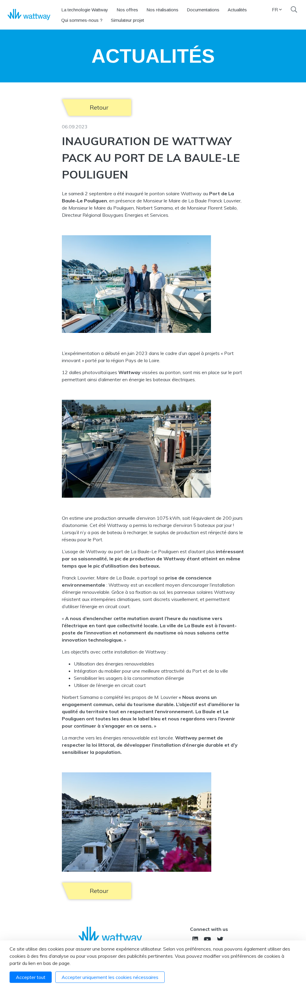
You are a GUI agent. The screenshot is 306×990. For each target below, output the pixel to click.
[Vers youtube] (207, 939)
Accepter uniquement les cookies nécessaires (110, 977)
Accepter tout (30, 977)
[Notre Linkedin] (195, 939)
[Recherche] (294, 9)
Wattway (130, 372)
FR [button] (275, 10)
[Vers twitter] (220, 939)
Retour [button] (99, 107)
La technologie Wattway (84, 9)
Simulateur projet (127, 20)
